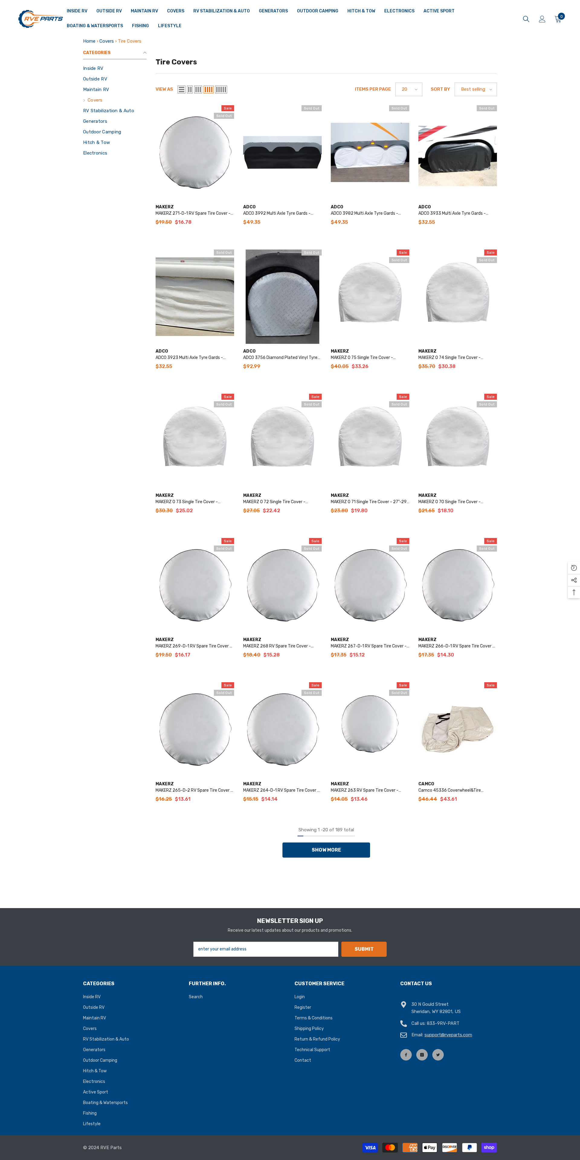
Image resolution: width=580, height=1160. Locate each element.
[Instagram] (422, 1055)
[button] (181, 89)
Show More (326, 850)
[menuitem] (115, 68)
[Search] (526, 19)
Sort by (440, 89)
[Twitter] (438, 1055)
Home (89, 41)
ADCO (249, 207)
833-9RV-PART (443, 1023)
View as (164, 89)
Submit (364, 949)
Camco (426, 784)
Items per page (373, 89)
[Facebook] (406, 1055)
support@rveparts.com (448, 1035)
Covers (106, 41)
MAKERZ (165, 207)
